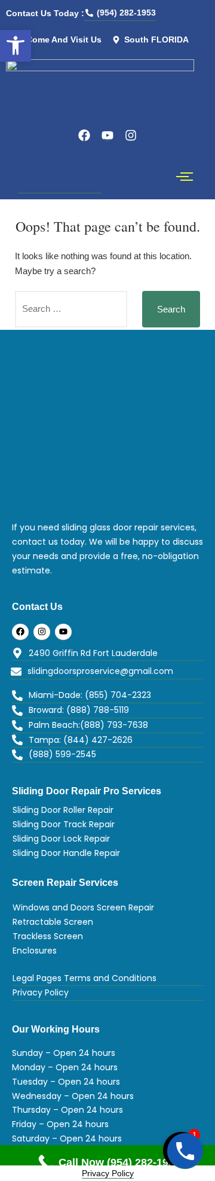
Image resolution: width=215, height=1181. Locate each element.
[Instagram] (131, 135)
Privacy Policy (108, 1173)
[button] (15, 46)
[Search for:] (71, 309)
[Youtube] (107, 135)
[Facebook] (84, 135)
